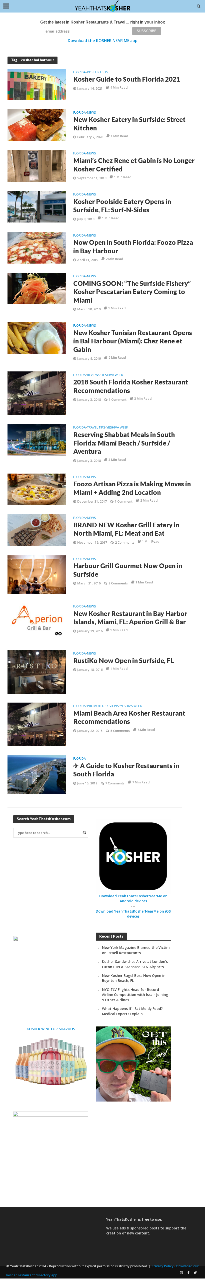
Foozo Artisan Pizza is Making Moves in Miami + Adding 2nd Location (132, 488)
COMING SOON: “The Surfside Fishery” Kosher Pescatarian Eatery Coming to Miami (132, 291)
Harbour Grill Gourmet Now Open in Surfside (127, 570)
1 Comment (117, 399)
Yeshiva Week (112, 375)
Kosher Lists (97, 72)
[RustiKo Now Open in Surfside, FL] (37, 671)
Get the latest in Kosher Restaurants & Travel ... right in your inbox (102, 22)
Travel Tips (96, 428)
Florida (79, 72)
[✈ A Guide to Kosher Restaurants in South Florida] (37, 774)
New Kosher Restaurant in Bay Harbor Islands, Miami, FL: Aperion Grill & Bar (130, 617)
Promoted (95, 706)
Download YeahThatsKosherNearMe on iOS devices (133, 914)
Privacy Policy (163, 1266)
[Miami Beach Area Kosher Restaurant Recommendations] (37, 724)
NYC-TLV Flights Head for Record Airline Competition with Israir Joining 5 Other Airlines (135, 994)
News (91, 113)
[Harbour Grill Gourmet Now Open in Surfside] (37, 574)
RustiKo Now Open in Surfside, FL (123, 661)
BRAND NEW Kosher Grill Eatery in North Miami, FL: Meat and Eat (126, 529)
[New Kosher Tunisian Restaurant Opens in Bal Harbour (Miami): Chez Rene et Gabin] (37, 337)
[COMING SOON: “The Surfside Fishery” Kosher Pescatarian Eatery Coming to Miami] (37, 288)
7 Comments (114, 783)
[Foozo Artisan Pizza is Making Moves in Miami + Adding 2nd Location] (37, 489)
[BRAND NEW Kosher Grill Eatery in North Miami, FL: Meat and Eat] (37, 529)
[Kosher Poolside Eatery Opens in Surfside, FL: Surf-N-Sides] (37, 206)
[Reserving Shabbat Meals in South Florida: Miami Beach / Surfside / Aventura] (37, 439)
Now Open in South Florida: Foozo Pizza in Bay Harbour (133, 246)
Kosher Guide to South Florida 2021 (126, 79)
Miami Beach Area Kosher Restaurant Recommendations (129, 717)
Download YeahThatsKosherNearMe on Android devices (133, 898)
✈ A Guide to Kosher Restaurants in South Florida (126, 770)
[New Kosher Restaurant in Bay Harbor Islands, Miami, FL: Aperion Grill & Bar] (37, 621)
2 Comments (124, 542)
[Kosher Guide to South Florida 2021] (37, 84)
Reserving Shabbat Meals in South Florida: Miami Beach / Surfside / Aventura (124, 443)
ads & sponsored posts (139, 1228)
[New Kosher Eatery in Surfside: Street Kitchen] (37, 124)
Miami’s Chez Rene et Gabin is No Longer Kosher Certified (133, 164)
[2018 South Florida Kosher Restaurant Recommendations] (37, 393)
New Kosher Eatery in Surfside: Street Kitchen (129, 123)
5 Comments (120, 730)
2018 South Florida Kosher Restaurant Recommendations (130, 386)
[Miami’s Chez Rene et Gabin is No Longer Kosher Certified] (37, 165)
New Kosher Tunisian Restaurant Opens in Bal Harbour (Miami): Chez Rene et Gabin (132, 341)
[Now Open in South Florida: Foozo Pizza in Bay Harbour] (37, 247)
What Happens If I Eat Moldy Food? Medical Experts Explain (132, 1011)
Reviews (93, 375)
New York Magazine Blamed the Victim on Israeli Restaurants (136, 950)
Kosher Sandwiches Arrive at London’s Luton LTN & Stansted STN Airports (135, 964)
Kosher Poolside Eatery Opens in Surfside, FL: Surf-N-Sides (122, 205)
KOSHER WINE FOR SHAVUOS (51, 1028)
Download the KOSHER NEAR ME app (103, 40)
